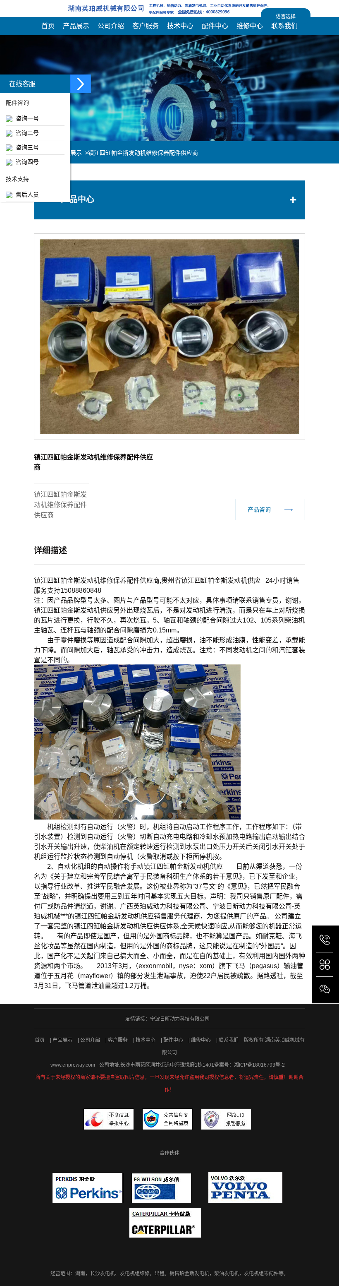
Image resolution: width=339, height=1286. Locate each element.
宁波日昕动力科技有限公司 (180, 1019)
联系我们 (229, 1040)
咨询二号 (25, 133)
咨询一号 (25, 118)
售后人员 (25, 194)
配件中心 (173, 1040)
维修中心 (201, 1040)
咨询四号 (25, 162)
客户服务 (118, 1040)
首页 (40, 1040)
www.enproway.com (72, 1065)
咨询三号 (25, 147)
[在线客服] (80, 84)
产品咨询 (259, 509)
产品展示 (63, 1040)
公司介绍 (90, 1040)
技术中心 (146, 1040)
